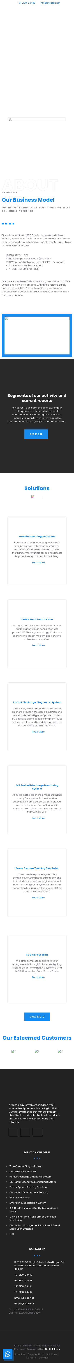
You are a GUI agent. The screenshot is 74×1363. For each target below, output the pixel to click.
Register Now (35, 1354)
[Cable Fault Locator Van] (37, 607)
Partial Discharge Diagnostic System (37, 702)
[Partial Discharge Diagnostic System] (37, 690)
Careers (31, 1357)
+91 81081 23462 (23, 1292)
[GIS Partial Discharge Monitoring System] (37, 773)
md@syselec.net (24, 1303)
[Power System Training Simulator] (37, 856)
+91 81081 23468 (26, 3)
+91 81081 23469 (23, 1274)
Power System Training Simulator (37, 868)
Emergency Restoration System (28, 1203)
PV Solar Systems (37, 954)
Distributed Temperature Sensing (29, 1192)
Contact (43, 1357)
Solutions (51, 1354)
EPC (12, 1234)
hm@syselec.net (50, 3)
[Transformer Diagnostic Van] (37, 524)
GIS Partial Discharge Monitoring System (37, 787)
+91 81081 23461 (23, 1286)
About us (20, 1354)
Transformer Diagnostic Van (37, 536)
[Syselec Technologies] (37, 12)
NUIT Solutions (52, 1349)
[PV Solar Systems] (37, 943)
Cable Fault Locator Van (37, 619)
